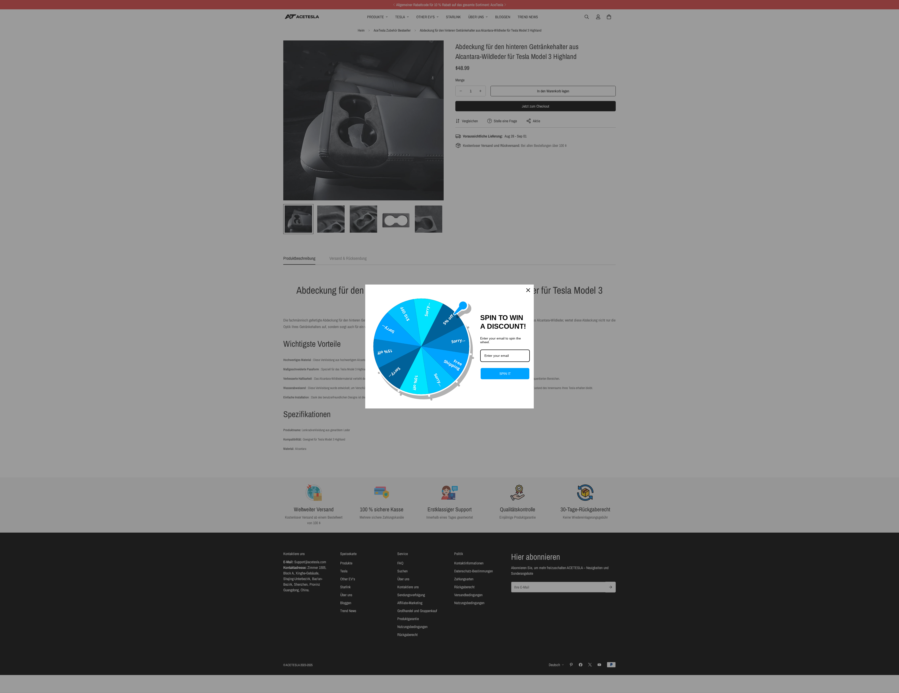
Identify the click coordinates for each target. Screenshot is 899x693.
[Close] (528, 290)
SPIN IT (505, 373)
